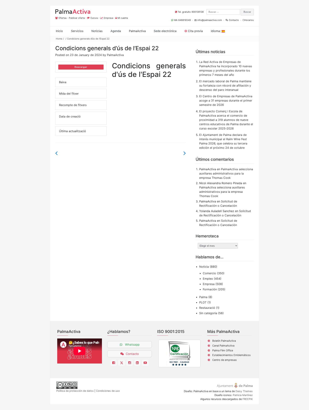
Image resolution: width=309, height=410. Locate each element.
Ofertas (62, 18)
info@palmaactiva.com (209, 20)
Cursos (94, 18)
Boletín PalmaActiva (224, 340)
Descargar (81, 67)
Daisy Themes (244, 391)
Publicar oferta (77, 18)
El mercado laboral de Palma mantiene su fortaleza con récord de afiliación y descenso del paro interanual (225, 85)
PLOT (203, 302)
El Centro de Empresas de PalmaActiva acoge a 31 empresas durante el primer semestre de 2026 (225, 100)
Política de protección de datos (75, 390)
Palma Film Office (222, 350)
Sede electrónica (165, 31)
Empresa (108, 18)
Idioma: (216, 31)
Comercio (209, 273)
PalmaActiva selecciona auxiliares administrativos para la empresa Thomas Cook (226, 173)
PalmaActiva (115, 55)
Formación (210, 289)
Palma (203, 297)
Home (59, 38)
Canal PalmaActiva (223, 345)
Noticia (204, 266)
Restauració (207, 308)
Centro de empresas (224, 359)
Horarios (249, 20)
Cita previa (195, 31)
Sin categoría (208, 313)
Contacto (234, 20)
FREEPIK (247, 399)
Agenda (116, 31)
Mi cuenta (122, 18)
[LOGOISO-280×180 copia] (179, 353)
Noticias (96, 31)
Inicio (59, 31)
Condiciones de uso (108, 390)
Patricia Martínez (243, 395)
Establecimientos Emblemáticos (231, 355)
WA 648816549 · (183, 20)
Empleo (208, 278)
